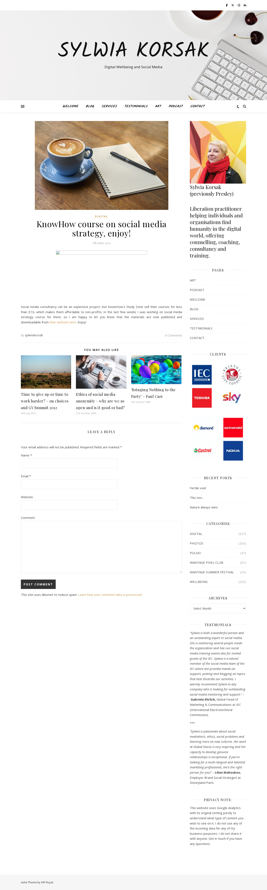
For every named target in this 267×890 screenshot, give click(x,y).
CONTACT (197, 106)
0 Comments (173, 335)
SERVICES (109, 106)
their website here (62, 322)
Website (27, 497)
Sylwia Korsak (133, 51)
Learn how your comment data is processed (110, 594)
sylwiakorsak (34, 335)
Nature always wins (204, 507)
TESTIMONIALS (135, 106)
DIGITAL (101, 216)
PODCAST (176, 106)
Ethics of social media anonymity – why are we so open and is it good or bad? (100, 401)
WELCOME (70, 106)
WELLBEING (199, 582)
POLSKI (195, 553)
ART (158, 106)
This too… (197, 497)
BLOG (90, 106)
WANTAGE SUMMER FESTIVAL (212, 572)
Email (26, 476)
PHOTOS (196, 543)
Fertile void (198, 488)
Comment (28, 518)
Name (26, 455)
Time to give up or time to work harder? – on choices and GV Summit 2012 (45, 401)
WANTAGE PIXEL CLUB (206, 562)
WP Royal (47, 882)
